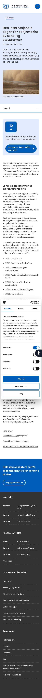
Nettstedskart (8, 640)
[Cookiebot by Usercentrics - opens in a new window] (29, 302)
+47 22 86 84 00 (23, 521)
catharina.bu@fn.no (25, 548)
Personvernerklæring (12, 619)
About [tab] (34, 308)
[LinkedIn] (17, 686)
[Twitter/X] (23, 686)
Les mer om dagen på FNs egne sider (21, 148)
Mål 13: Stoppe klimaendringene (19, 289)
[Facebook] (4, 686)
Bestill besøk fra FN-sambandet (16, 600)
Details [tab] (21, 308)
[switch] (36, 361)
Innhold (6, 108)
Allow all (21, 379)
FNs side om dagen (11, 435)
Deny (21, 394)
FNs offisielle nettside (12, 675)
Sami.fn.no (7, 652)
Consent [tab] (7, 308)
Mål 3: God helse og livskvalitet (18, 263)
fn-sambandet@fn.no (26, 515)
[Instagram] (11, 686)
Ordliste (6, 646)
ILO (4, 659)
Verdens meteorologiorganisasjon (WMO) (20, 446)
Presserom (7, 561)
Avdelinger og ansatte (12, 587)
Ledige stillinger (9, 607)
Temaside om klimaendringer (15, 441)
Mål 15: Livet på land (14, 294)
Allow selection (21, 386)
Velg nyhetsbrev (15, 482)
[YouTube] (29, 686)
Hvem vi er (7, 581)
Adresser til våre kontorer (13, 594)
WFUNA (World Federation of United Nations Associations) (18, 667)
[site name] (16, 6)
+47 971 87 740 (23, 554)
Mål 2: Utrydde (13, 258)
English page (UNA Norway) (14, 613)
